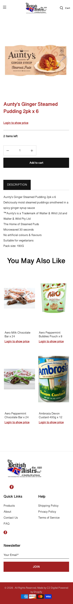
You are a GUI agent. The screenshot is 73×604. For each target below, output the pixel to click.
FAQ (7, 524)
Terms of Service (49, 518)
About (7, 512)
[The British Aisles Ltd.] (36, 7)
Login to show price (15, 123)
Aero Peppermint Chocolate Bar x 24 (16, 416)
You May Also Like (36, 261)
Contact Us (11, 518)
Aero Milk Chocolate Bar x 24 (17, 335)
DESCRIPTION (17, 185)
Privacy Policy (47, 512)
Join (36, 567)
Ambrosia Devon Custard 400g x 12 (50, 416)
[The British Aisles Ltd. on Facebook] (12, 488)
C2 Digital (52, 588)
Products (9, 506)
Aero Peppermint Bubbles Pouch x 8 (50, 335)
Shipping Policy (48, 506)
